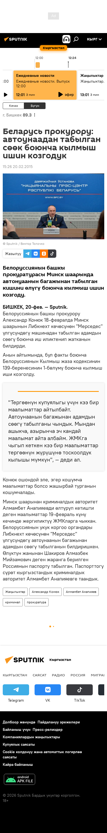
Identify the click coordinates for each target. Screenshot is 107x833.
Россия (78, 674)
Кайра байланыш (18, 764)
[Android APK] (19, 780)
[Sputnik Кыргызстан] (16, 41)
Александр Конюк (45, 592)
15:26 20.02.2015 (18, 166)
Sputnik (12, 244)
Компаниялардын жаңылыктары (31, 736)
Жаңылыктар (15, 592)
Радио (58, 674)
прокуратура (36, 602)
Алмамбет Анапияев (81, 592)
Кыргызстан (15, 674)
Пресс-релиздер (48, 729)
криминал (12, 602)
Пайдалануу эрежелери (59, 722)
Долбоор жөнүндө (19, 722)
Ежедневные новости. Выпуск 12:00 (43, 83)
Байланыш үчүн (16, 729)
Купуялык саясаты (19, 744)
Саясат (39, 674)
